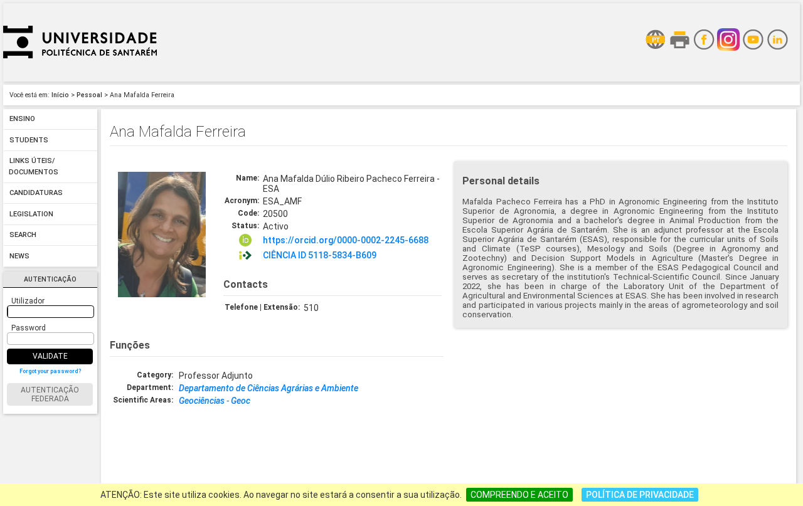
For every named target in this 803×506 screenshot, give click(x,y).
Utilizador (28, 301)
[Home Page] (80, 78)
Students (28, 140)
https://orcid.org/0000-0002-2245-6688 (345, 240)
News (19, 256)
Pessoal (89, 95)
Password (28, 328)
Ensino (22, 119)
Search (22, 235)
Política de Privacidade (640, 495)
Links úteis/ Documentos (33, 167)
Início (60, 95)
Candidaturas (36, 193)
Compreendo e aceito (519, 495)
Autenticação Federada (50, 394)
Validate (50, 356)
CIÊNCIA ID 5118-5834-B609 (319, 255)
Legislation (31, 214)
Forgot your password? (50, 371)
